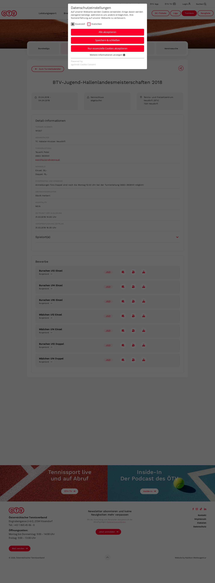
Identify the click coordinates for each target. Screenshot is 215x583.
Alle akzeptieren (107, 32)
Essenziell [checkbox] (80, 24)
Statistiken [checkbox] (96, 24)
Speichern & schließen (107, 40)
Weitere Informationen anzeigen (106, 54)
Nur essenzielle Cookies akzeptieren (107, 48)
